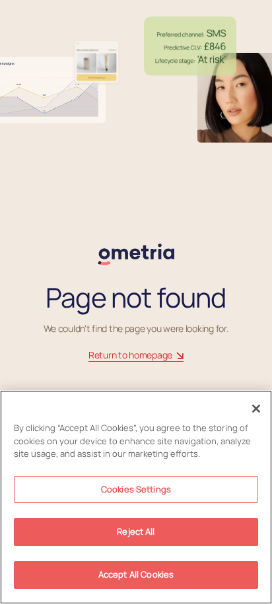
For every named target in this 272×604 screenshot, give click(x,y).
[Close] (256, 408)
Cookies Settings (136, 489)
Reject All (135, 531)
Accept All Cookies (136, 574)
